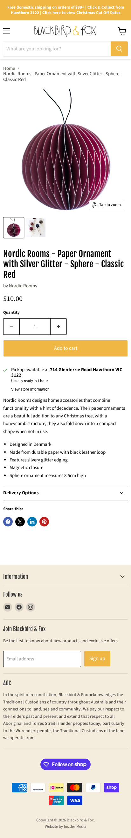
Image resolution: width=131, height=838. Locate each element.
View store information (30, 389)
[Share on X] (20, 521)
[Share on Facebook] (8, 521)
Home (9, 68)
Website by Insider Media (65, 826)
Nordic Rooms (23, 286)
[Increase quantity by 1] (59, 326)
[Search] (119, 48)
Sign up (97, 658)
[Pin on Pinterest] (44, 521)
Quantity (11, 312)
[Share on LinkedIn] (32, 521)
